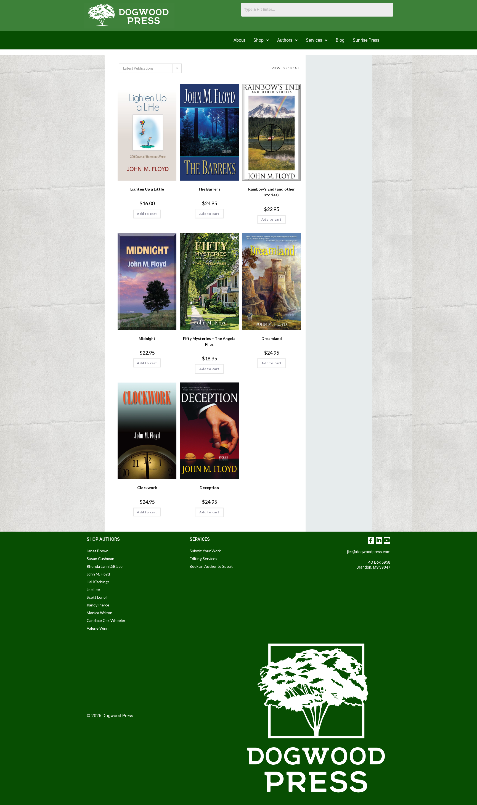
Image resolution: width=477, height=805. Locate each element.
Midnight (147, 338)
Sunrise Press (366, 40)
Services (314, 40)
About (239, 40)
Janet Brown (97, 550)
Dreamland (271, 338)
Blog (340, 40)
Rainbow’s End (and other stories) (271, 192)
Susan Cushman (100, 558)
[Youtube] (387, 540)
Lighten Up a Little (147, 189)
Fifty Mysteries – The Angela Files (209, 341)
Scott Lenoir (97, 597)
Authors (284, 40)
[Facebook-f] (371, 540)
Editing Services (203, 558)
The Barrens (209, 189)
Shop (258, 40)
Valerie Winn (97, 628)
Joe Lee (93, 589)
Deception (209, 487)
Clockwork (147, 487)
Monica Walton (99, 612)
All (297, 68)
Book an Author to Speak (211, 566)
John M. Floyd (98, 574)
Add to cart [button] (147, 214)
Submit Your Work (205, 550)
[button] (261, 40)
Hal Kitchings (98, 581)
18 (290, 68)
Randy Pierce (98, 605)
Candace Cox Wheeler (106, 620)
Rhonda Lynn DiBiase (105, 566)
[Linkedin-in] (379, 540)
